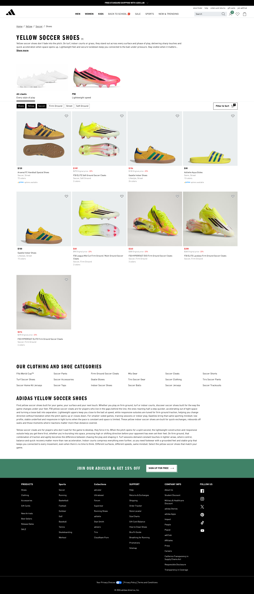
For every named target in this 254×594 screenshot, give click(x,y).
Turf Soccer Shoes (25, 379)
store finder (197, 8)
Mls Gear (132, 374)
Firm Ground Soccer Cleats (105, 374)
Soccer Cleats (172, 374)
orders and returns (217, 8)
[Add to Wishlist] (66, 116)
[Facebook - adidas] (216, 491)
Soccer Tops (60, 385)
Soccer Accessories (64, 379)
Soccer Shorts (210, 374)
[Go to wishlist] (237, 14)
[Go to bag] (244, 14)
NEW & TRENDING (169, 14)
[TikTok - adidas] (216, 523)
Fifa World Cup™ (25, 374)
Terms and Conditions (148, 583)
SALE (138, 14)
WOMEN (89, 14)
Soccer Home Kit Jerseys (29, 385)
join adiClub (242, 8)
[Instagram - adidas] (216, 499)
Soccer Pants (60, 374)
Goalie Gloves (98, 379)
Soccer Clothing (173, 379)
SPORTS (149, 14)
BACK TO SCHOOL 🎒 (119, 14)
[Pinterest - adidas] (216, 515)
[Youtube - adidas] (216, 531)
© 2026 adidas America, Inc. (127, 590)
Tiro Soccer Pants (212, 379)
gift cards (231, 8)
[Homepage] (10, 12)
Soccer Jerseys (173, 385)
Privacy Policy (130, 583)
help (206, 8)
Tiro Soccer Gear (136, 379)
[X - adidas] (216, 507)
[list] (127, 78)
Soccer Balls (134, 385)
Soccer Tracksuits (212, 385)
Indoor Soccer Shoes (101, 385)
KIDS (100, 14)
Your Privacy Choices (106, 583)
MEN (77, 14)
